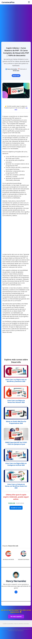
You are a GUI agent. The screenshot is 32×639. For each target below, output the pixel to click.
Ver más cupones (16, 616)
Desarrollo (16, 76)
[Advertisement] (16, 22)
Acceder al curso (16, 508)
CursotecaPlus (8, 2)
